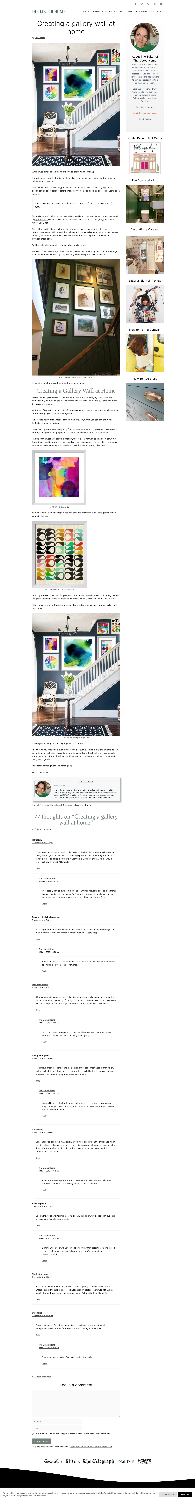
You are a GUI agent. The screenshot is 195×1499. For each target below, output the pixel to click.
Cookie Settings (168, 1494)
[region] (97, 1493)
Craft (121, 11)
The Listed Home (47, 878)
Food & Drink (110, 11)
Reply (38, 868)
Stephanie (37, 1313)
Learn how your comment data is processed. (91, 1446)
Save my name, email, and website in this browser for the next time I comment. (72, 1434)
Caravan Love (141, 11)
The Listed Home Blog (50, 805)
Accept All (185, 1494)
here (87, 738)
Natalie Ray (37, 1129)
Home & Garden (94, 11)
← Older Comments (41, 829)
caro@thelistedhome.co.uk (145, 113)
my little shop (41, 219)
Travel (129, 11)
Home (35, 805)
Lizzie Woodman (40, 984)
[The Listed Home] (50, 11)
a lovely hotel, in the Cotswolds (58, 251)
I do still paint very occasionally (57, 216)
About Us (155, 11)
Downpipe (47, 404)
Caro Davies (86, 781)
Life (82, 11)
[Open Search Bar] (163, 11)
